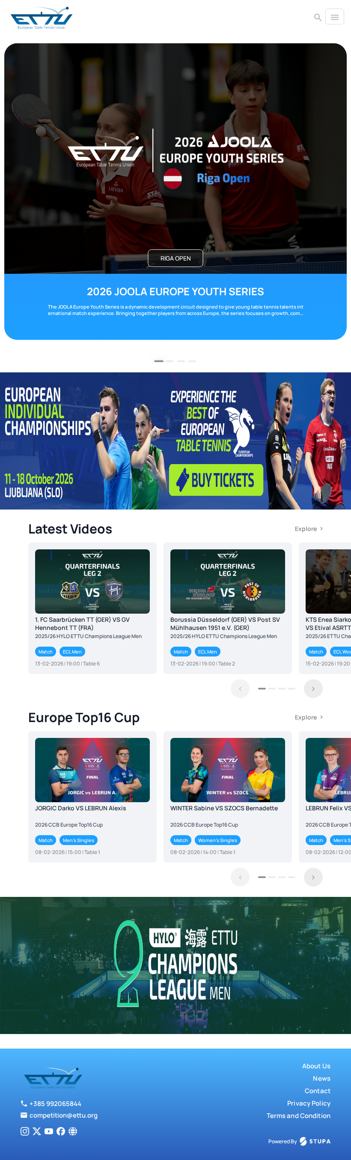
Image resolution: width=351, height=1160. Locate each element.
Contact (317, 1090)
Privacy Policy (308, 1103)
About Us (316, 1065)
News (321, 1078)
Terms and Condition (298, 1115)
